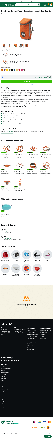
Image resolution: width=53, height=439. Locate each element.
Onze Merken (43, 332)
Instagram (44, 338)
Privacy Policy (30, 345)
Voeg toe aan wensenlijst (26, 84)
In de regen (3, 378)
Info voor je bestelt (31, 332)
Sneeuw (2, 380)
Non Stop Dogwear (5, 395)
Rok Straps (3, 405)
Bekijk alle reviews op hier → (26, 307)
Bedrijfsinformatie (31, 330)
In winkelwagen (26, 81)
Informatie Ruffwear (32, 336)
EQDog (2, 401)
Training (3, 370)
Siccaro (2, 397)
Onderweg (3, 376)
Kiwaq (2, 407)
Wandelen (3, 366)
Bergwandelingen (5, 372)
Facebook (44, 336)
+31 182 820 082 (7, 238)
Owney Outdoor (4, 391)
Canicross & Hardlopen (6, 368)
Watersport (3, 374)
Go (39, 4)
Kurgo (2, 399)
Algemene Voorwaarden (32, 334)
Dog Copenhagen (5, 389)
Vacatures (42, 334)
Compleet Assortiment (45, 330)
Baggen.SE (3, 403)
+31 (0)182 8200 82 (9, 131)
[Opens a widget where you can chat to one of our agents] (48, 436)
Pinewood (3, 393)
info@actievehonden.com (7, 133)
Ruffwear (3, 387)
